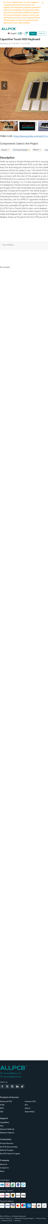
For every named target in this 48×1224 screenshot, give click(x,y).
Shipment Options (7, 1133)
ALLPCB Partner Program (10, 1154)
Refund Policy (7, 1220)
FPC (26, 1105)
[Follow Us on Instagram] (12, 1086)
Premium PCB (30, 1101)
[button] (4, 85)
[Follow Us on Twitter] (7, 1086)
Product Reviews (6, 1143)
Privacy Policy (41, 1218)
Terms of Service (6, 1218)
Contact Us (4, 1168)
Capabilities (4, 1122)
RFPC (2, 1108)
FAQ (1, 1126)
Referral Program (6, 1150)
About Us (3, 1164)
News (2, 1171)
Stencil (27, 1108)
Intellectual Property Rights (24, 1218)
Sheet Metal (29, 1112)
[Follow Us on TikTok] (22, 1086)
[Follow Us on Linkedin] (17, 1086)
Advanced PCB (6, 1101)
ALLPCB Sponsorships (9, 1147)
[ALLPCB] (8, 28)
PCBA (2, 1105)
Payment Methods (7, 1129)
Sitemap (18, 1220)
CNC (1, 1112)
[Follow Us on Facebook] (2, 1086)
